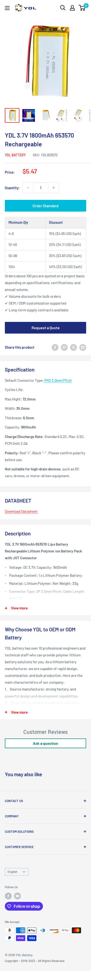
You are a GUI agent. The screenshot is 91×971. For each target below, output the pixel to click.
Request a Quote (46, 327)
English (12, 872)
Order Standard (45, 205)
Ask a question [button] (45, 743)
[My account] (72, 7)
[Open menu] (7, 8)
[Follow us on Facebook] (8, 896)
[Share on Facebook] (55, 347)
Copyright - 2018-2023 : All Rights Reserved (34, 961)
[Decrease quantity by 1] (28, 188)
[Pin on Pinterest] (64, 347)
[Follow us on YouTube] (17, 896)
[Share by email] (82, 347)
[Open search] (63, 7)
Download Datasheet (21, 511)
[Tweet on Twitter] (73, 347)
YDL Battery (15, 155)
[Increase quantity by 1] (54, 188)
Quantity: (12, 188)
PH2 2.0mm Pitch (58, 380)
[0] (82, 8)
